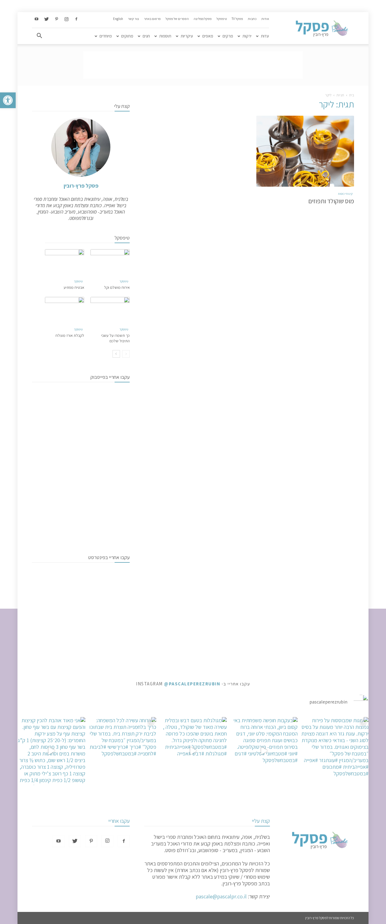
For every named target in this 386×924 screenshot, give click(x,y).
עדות (265, 36)
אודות (265, 19)
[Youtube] (36, 19)
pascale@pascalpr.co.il (221, 896)
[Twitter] (46, 19)
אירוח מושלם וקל (117, 287)
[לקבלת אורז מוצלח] (64, 310)
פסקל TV (237, 19)
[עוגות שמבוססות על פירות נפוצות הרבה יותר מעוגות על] (335, 751)
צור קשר (133, 19)
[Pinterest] (56, 19)
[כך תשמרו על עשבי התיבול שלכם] (110, 310)
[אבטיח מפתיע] (64, 262)
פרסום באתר (152, 19)
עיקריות (187, 36)
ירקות (247, 36)
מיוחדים (106, 36)
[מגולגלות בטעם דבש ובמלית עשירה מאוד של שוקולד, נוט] (193, 751)
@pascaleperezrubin (192, 684)
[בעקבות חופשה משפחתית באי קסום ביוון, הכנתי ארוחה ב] (264, 751)
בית (351, 95)
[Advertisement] (193, 65)
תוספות (165, 36)
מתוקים (127, 36)
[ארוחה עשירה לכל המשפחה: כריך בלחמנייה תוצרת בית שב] (122, 751)
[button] (8, 100)
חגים (146, 36)
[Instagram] (66, 19)
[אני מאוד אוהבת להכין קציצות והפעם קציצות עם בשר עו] (51, 751)
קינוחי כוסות (345, 194)
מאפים (207, 36)
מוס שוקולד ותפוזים (331, 201)
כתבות (252, 19)
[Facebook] (76, 19)
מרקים (228, 36)
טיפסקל (222, 19)
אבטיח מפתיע (74, 287)
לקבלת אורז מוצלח (69, 335)
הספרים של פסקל (177, 19)
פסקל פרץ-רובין (81, 185)
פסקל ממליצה (203, 19)
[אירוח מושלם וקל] (110, 262)
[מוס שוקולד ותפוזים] (305, 151)
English (118, 19)
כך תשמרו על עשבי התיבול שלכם (115, 338)
